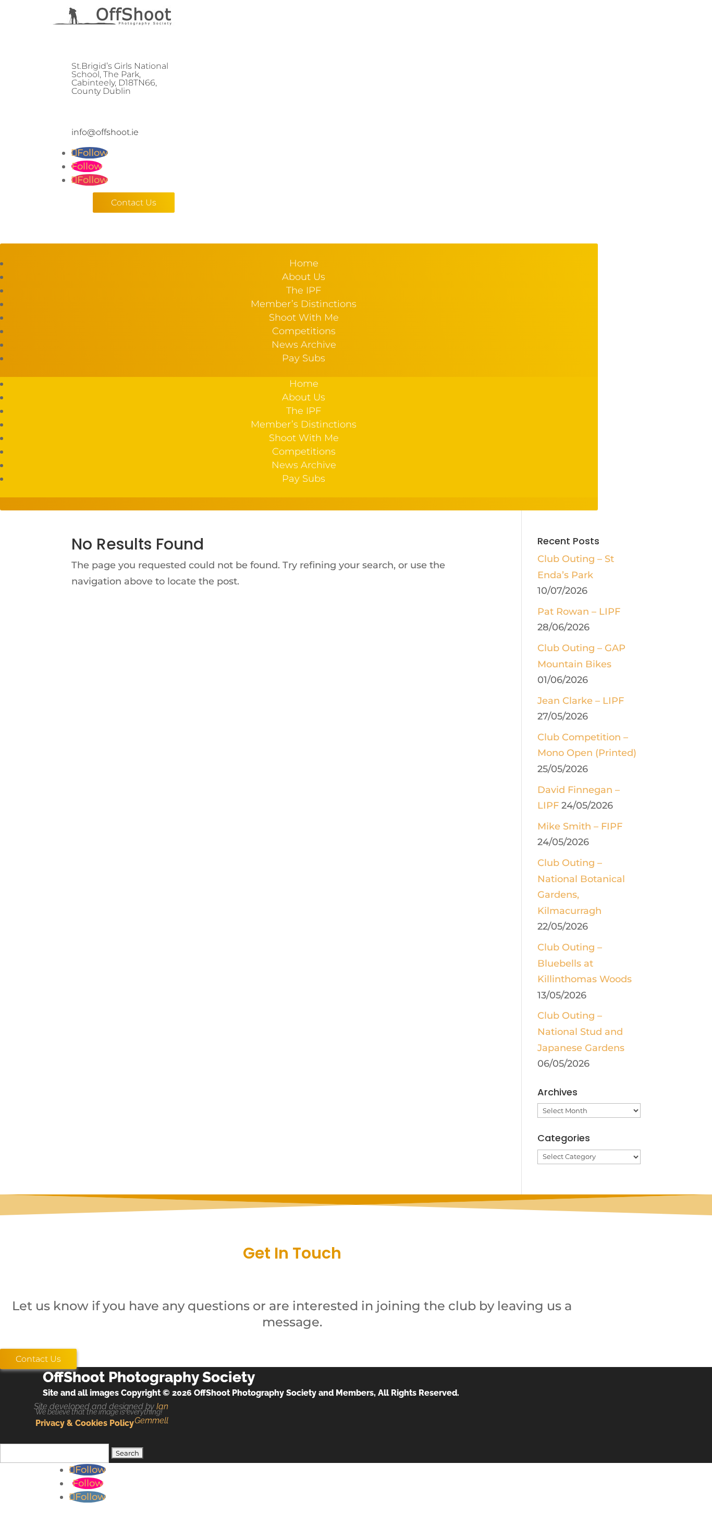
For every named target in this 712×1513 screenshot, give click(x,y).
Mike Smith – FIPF (579, 826)
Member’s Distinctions (304, 304)
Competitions (304, 331)
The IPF (303, 290)
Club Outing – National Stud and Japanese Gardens (580, 1031)
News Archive (304, 344)
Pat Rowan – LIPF (578, 611)
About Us (303, 277)
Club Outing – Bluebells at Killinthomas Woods (584, 963)
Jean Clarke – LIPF (580, 700)
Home (303, 263)
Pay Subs (303, 358)
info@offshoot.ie (105, 132)
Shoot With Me (304, 317)
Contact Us (133, 203)
